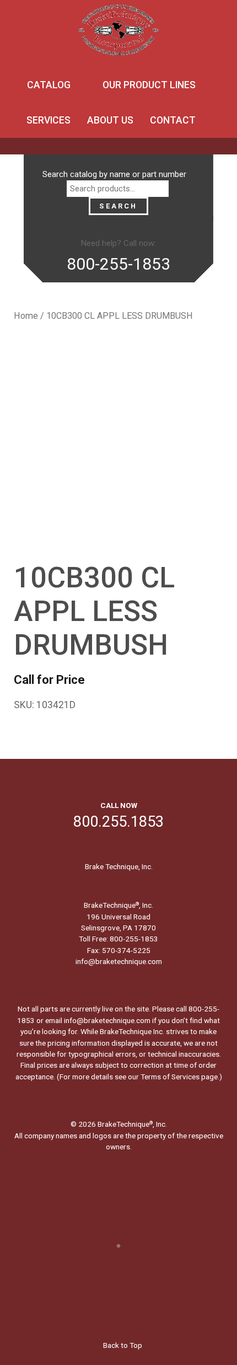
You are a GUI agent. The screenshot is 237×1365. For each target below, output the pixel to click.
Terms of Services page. (180, 1076)
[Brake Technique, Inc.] (118, 33)
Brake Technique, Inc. (119, 866)
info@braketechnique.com (119, 961)
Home (26, 316)
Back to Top (121, 1345)
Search (118, 206)
